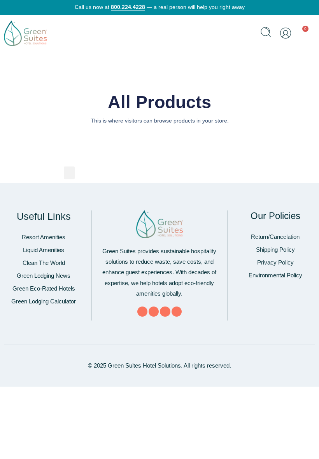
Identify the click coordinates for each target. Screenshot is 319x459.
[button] (245, 33)
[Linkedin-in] (165, 312)
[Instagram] (177, 312)
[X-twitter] (154, 312)
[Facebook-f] (142, 312)
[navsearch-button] (265, 33)
